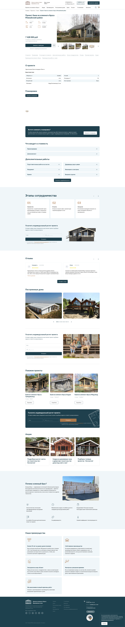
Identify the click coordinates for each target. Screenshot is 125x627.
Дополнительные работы (59, 55)
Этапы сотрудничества (72, 55)
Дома (54, 603)
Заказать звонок (81, 3)
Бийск (45, 3)
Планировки (35, 55)
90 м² (31, 22)
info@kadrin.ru (68, 2)
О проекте (28, 55)
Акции (97, 55)
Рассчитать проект (94, 3)
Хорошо (104, 623)
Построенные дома (60, 7)
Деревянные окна (70, 164)
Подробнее (29, 402)
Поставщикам (67, 607)
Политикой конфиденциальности (41, 242)
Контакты (90, 611)
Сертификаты (67, 605)
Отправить (43, 239)
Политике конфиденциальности (107, 620)
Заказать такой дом (38, 45)
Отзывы (82, 55)
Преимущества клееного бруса (33, 58)
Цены (54, 611)
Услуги (54, 607)
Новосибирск (89, 606)
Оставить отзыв (62, 281)
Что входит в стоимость (45, 55)
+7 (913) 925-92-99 (90, 608)
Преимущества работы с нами (49, 58)
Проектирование (32, 149)
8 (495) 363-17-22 (90, 602)
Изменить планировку (90, 133)
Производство (56, 609)
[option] (78, 28)
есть (31, 26)
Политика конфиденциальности (71, 609)
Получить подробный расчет (62, 180)
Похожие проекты (89, 55)
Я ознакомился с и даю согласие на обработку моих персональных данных (42, 243)
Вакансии (66, 603)
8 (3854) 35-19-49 (94, 604)
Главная (54, 601)
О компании (66, 601)
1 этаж (43, 22)
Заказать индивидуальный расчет (38, 48)
